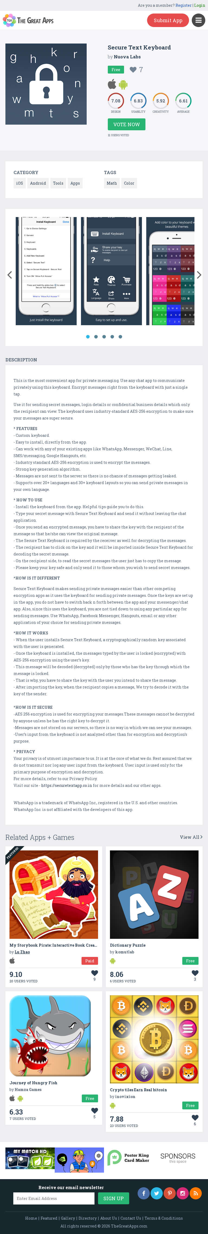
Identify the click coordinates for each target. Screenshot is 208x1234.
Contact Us (131, 1218)
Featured (49, 1218)
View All (190, 837)
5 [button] (120, 337)
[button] (9, 273)
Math (112, 183)
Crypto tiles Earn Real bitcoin (138, 1089)
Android (38, 183)
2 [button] (96, 337)
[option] (46, 272)
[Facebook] (144, 1193)
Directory (88, 1218)
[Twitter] (157, 1193)
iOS (19, 183)
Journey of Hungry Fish (33, 1082)
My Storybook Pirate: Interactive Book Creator (54, 945)
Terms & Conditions (164, 1218)
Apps (75, 183)
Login (199, 5)
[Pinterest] (170, 1193)
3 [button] (104, 337)
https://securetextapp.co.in (66, 785)
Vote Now (126, 124)
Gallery (68, 1218)
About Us (108, 1218)
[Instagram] (183, 1193)
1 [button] (87, 337)
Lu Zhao (22, 951)
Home (31, 1218)
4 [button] (112, 337)
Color (129, 183)
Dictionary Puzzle (127, 945)
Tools (58, 183)
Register (184, 5)
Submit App (168, 20)
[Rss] (196, 1193)
